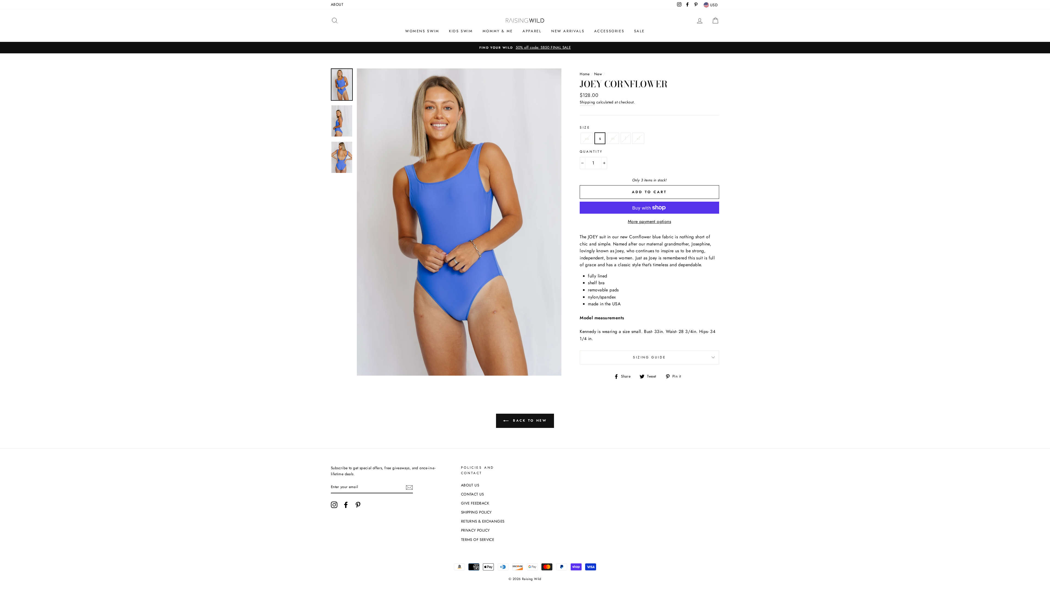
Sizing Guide (649, 357)
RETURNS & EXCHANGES (482, 521)
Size (585, 127)
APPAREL (532, 31)
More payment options (649, 221)
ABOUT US (470, 485)
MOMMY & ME (498, 31)
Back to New (529, 420)
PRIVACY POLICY (475, 530)
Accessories (609, 31)
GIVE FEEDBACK (475, 503)
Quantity (591, 151)
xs (587, 138)
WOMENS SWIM (422, 31)
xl (638, 138)
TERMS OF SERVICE (477, 539)
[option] (525, 48)
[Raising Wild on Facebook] (346, 505)
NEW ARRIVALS (567, 31)
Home (585, 74)
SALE (639, 31)
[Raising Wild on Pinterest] (358, 505)
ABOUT (337, 4)
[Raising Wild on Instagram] (334, 505)
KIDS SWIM (461, 31)
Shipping (587, 102)
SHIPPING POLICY (476, 512)
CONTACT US (472, 494)
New (598, 74)
